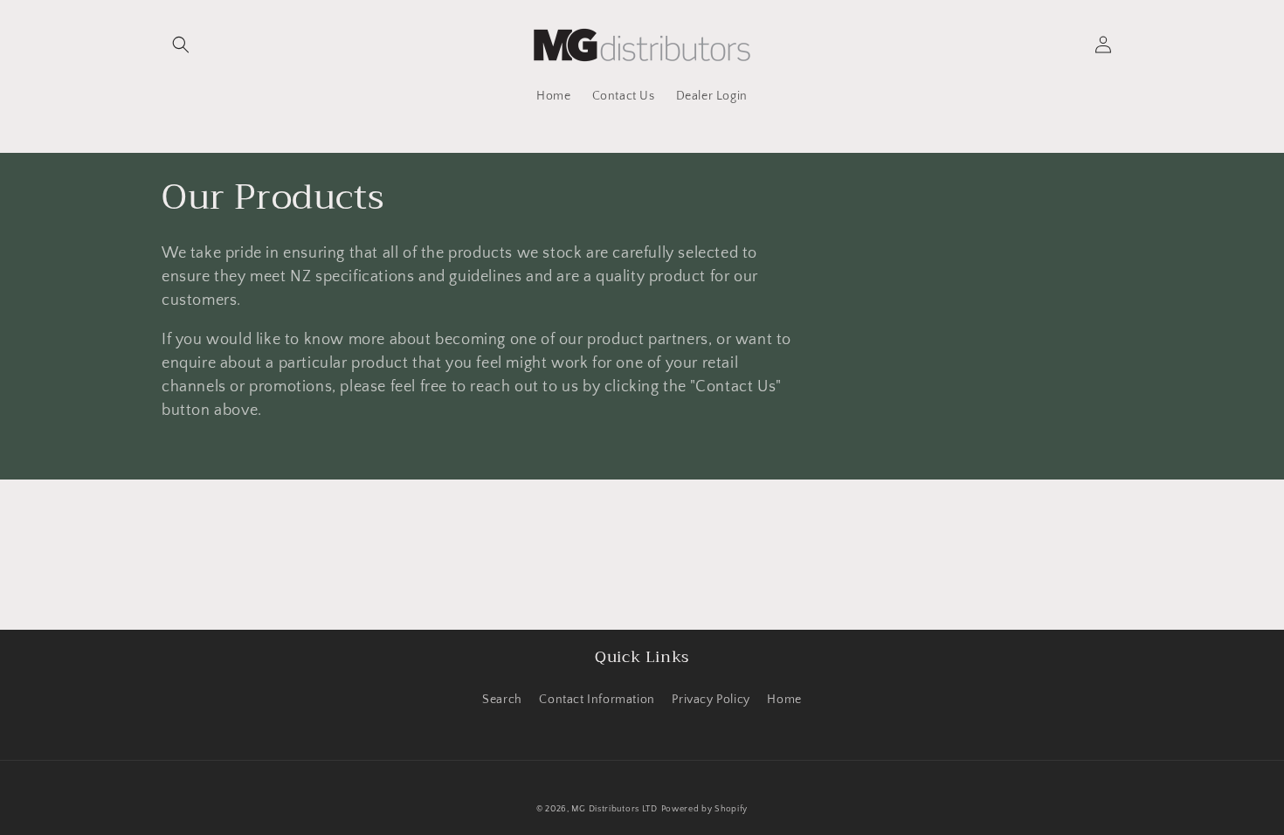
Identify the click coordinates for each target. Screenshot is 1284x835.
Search (502, 700)
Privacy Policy (710, 700)
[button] (181, 44)
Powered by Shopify (705, 809)
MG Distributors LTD (614, 809)
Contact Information (596, 700)
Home (784, 700)
